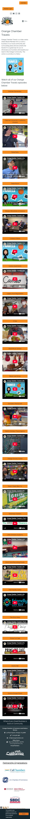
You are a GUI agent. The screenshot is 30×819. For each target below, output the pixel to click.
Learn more (9, 817)
